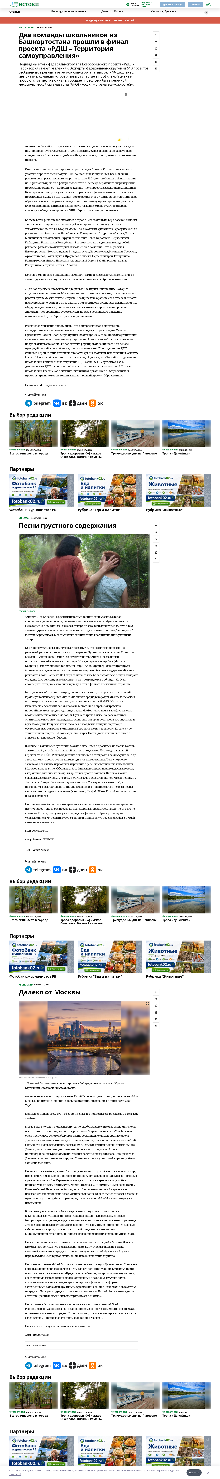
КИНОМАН (24, 518)
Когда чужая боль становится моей (110, 20)
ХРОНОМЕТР (26, 984)
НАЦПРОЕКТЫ (26, 27)
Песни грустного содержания (68, 11)
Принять (194, 1472)
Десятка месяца (172, 4)
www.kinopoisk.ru (26, 611)
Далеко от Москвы (112, 11)
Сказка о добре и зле (163, 11)
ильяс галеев (39, 1345)
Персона (195, 4)
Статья (14, 12)
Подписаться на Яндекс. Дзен (148, 4)
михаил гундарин (41, 850)
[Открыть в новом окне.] (38, 403)
